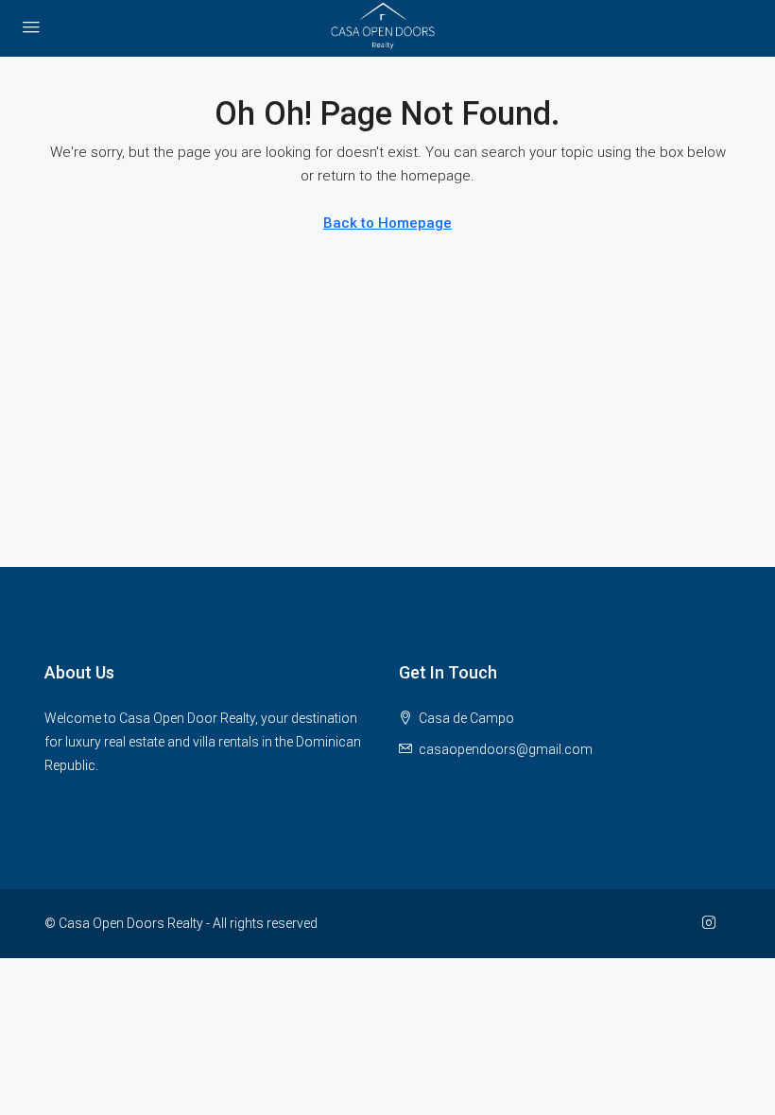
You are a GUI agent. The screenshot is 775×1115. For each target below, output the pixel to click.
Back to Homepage (387, 223)
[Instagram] (712, 923)
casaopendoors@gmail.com (506, 749)
